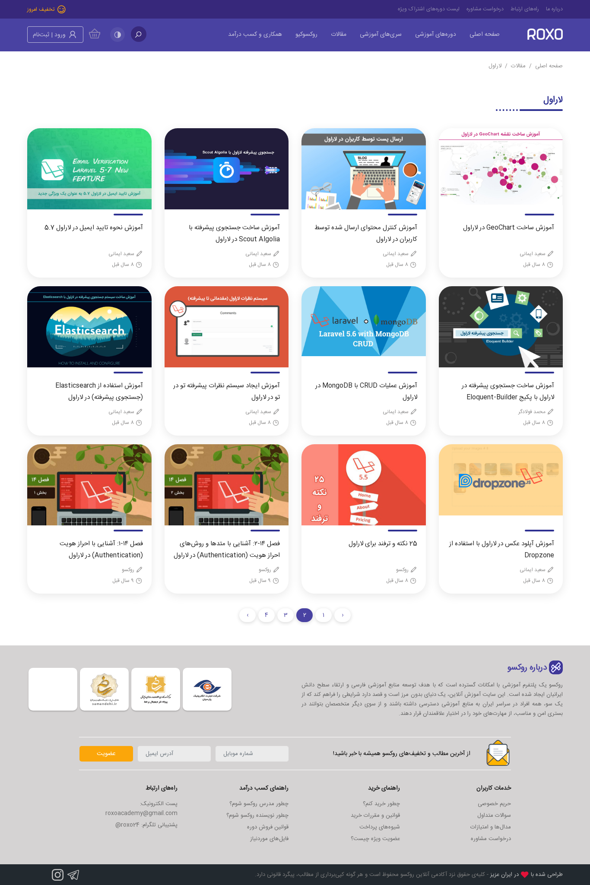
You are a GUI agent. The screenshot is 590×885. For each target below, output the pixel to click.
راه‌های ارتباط (525, 9)
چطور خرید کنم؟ (381, 804)
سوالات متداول (494, 815)
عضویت (106, 754)
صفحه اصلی (484, 34)
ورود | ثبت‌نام (50, 35)
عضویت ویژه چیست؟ (375, 839)
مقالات (338, 34)
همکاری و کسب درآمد (255, 34)
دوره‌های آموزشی (435, 34)
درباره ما (554, 9)
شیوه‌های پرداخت (379, 827)
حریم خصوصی (494, 804)
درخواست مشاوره (485, 9)
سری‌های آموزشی (381, 34)
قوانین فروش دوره (268, 827)
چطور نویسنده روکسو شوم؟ (257, 815)
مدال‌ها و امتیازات (490, 827)
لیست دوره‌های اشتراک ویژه (429, 9)
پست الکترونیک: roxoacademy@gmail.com (141, 808)
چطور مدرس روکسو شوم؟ (259, 804)
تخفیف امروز (41, 9)
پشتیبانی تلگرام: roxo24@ (146, 825)
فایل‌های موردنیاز (269, 839)
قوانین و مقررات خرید (375, 815)
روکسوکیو (306, 34)
